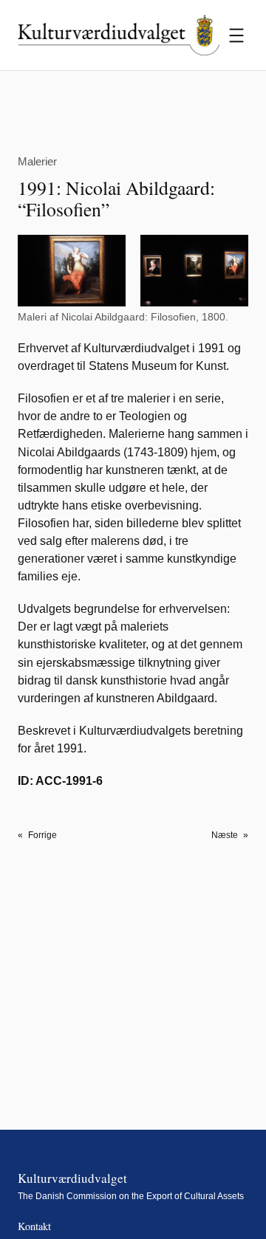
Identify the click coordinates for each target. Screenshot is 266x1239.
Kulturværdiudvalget (72, 1178)
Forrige (42, 835)
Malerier (37, 161)
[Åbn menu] (236, 35)
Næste (224, 835)
